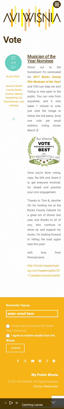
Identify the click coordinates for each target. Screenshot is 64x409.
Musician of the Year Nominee (41, 58)
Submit (15, 348)
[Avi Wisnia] (32, 29)
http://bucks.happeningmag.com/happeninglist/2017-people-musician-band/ (43, 270)
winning (14, 105)
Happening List (13, 97)
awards (10, 86)
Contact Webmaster (45, 386)
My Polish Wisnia (44, 375)
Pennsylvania (10, 101)
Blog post (13, 76)
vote (21, 101)
